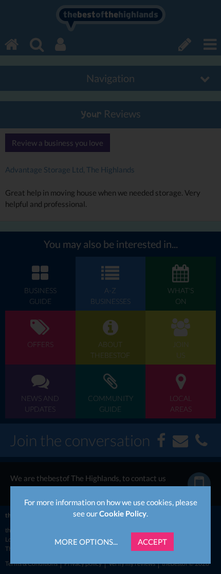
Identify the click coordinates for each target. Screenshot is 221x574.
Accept (152, 541)
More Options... (86, 541)
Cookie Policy (122, 513)
